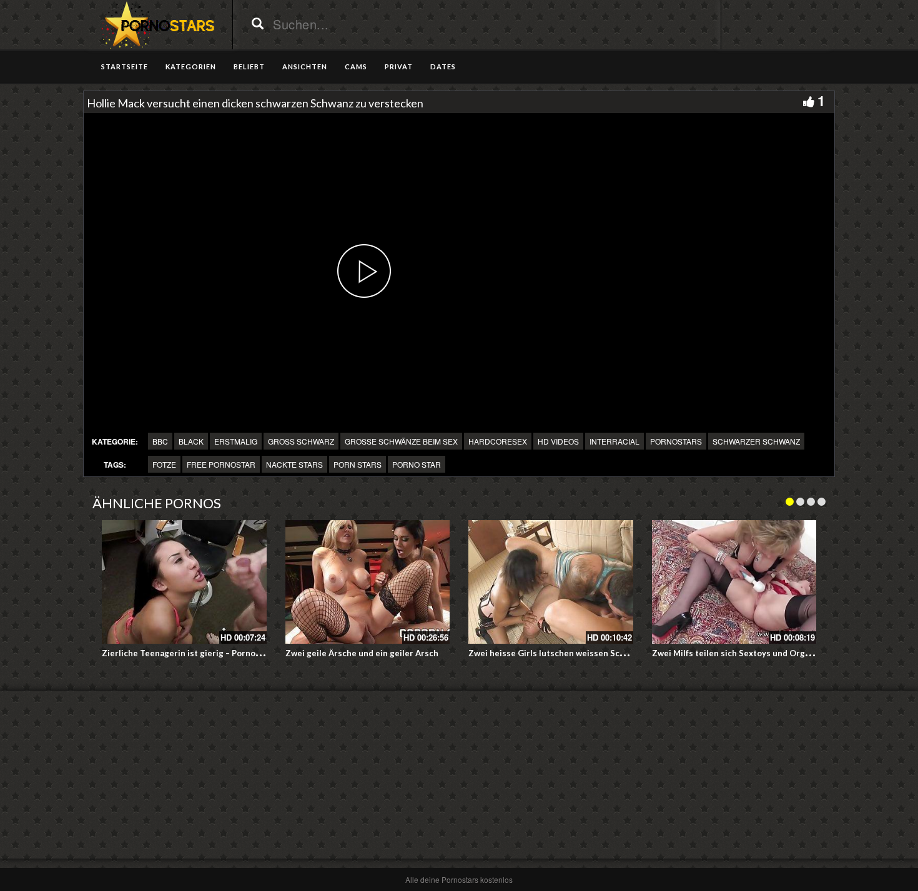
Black (191, 441)
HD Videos (558, 441)
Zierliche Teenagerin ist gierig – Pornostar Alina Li (202, 653)
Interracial (614, 441)
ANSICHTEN (304, 66)
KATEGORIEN (190, 66)
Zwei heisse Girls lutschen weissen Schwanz (556, 653)
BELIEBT (249, 66)
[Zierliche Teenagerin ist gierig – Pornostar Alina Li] (184, 582)
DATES (443, 66)
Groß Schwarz (301, 441)
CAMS (356, 66)
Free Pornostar (221, 464)
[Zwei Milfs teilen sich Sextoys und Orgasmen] (734, 582)
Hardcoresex (497, 441)
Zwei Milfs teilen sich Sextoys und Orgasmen (741, 653)
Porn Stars (357, 464)
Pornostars (676, 441)
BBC (160, 441)
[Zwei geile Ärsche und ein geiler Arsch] (367, 582)
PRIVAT (399, 66)
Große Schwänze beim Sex (401, 441)
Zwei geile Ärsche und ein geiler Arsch (361, 653)
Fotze (164, 464)
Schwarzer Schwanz (756, 441)
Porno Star (416, 464)
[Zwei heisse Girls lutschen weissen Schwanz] (550, 582)
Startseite (124, 66)
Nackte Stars (294, 464)
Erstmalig (235, 441)
